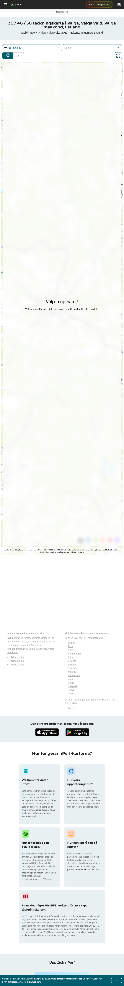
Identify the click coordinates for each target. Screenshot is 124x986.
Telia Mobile (17, 657)
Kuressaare (74, 675)
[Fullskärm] (118, 55)
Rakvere (72, 664)
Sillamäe (72, 668)
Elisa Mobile (17, 664)
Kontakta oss (82, 869)
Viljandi (72, 661)
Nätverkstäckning (7, 55)
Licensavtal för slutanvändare (26, 982)
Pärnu (71, 657)
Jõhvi (71, 690)
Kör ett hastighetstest (99, 4)
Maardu (72, 671)
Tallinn (71, 642)
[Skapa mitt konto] (119, 5)
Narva (71, 650)
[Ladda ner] (47, 732)
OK (116, 980)
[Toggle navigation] (5, 4)
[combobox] (32, 47)
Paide (71, 693)
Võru (70, 679)
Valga (71, 682)
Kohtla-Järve (74, 653)
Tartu (70, 646)
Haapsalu (73, 686)
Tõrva (71, 708)
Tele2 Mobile (17, 661)
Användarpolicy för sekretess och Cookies (71, 979)
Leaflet (7, 550)
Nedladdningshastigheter (18, 55)
